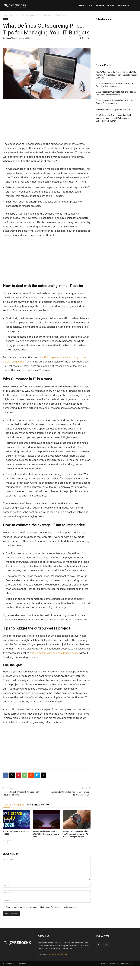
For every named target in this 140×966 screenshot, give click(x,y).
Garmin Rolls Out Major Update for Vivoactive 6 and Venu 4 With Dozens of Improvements (76, 834)
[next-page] (9, 842)
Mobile (110, 5)
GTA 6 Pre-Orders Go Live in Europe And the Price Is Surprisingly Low (115, 101)
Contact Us (114, 963)
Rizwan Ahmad (11, 38)
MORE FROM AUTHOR (38, 804)
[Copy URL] (43, 775)
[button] (133, 5)
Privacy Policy (126, 963)
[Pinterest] (18, 775)
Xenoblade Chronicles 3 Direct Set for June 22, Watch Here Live (71, 793)
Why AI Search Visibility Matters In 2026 (113, 109)
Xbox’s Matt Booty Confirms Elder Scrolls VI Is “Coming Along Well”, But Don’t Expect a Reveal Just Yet (116, 75)
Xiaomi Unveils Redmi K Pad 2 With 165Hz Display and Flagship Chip (46, 834)
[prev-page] (4, 842)
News (81, 5)
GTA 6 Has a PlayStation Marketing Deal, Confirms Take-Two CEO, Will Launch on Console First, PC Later (113, 118)
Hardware (123, 5)
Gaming (100, 5)
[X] (12, 775)
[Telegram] (37, 775)
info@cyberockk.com (58, 954)
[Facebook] (5, 775)
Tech (90, 5)
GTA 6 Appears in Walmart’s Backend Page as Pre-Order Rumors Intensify (116, 93)
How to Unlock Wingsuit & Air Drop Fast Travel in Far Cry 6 (21, 793)
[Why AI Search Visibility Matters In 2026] (16, 819)
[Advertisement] (47, 121)
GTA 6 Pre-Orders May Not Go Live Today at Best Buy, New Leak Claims (115, 84)
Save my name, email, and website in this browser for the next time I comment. (41, 907)
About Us (104, 963)
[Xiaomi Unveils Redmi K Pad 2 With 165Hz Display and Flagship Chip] (46, 819)
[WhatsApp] (24, 775)
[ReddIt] (31, 775)
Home (5, 15)
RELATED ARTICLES (13, 804)
